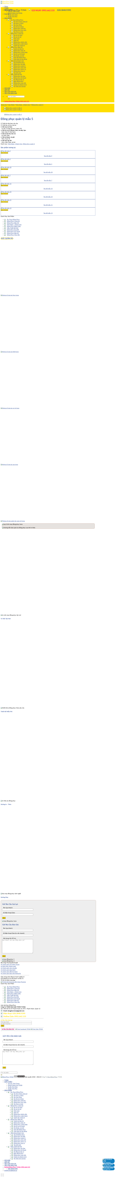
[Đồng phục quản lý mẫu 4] (13, 109)
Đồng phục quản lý (37, 105)
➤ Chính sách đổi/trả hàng (9, 971)
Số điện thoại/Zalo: (9, 912)
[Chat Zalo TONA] (37, 1029)
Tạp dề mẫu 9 (48, 156)
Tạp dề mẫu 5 (48, 164)
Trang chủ (4, 105)
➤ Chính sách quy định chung (10, 964)
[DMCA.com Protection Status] (19, 1077)
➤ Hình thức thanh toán (8, 966)
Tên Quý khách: (8, 907)
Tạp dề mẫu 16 (48, 188)
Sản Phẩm (11, 105)
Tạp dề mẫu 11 (48, 205)
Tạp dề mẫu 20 (48, 172)
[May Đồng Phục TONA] (7, 1077)
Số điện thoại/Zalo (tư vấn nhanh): (14, 933)
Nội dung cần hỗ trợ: (9, 938)
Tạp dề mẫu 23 (48, 197)
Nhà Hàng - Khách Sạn (23, 105)
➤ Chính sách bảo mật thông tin (11, 973)
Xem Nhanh (4, 153)
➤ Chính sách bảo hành (8, 970)
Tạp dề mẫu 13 (48, 213)
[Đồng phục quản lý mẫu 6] (13, 108)
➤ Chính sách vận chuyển (9, 968)
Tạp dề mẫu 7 (48, 180)
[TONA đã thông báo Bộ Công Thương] (13, 982)
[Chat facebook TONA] (22, 1029)
